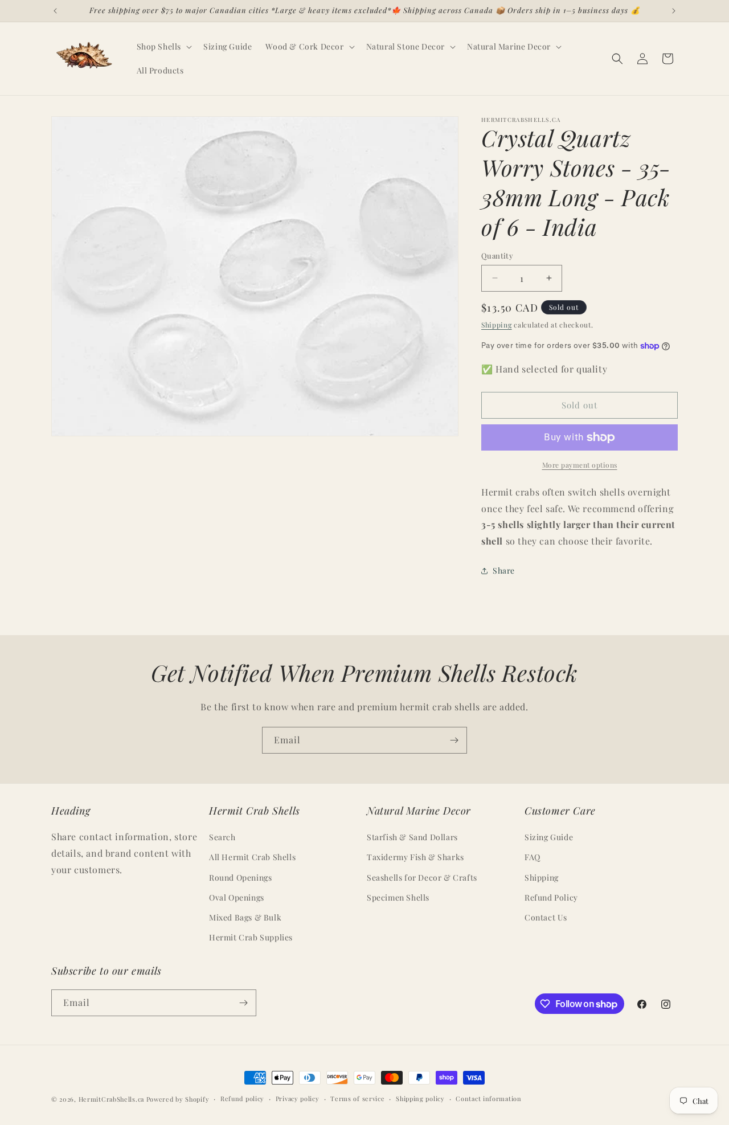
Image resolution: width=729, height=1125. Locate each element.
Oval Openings (236, 897)
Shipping (496, 324)
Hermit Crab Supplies (251, 937)
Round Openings (240, 877)
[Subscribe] (453, 740)
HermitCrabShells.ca (111, 1099)
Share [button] (504, 570)
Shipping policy (420, 1098)
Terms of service (357, 1098)
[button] (163, 47)
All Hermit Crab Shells (252, 857)
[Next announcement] (673, 11)
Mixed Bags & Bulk (245, 917)
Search (222, 837)
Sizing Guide (549, 837)
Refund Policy (551, 897)
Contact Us (546, 917)
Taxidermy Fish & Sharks (415, 857)
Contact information (488, 1098)
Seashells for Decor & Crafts (422, 877)
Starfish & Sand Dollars (412, 837)
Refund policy (242, 1098)
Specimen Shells (398, 897)
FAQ (532, 857)
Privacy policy (298, 1098)
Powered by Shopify (178, 1099)
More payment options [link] (579, 464)
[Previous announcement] (55, 11)
